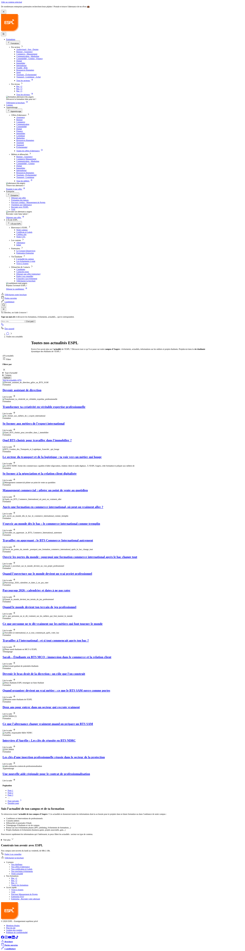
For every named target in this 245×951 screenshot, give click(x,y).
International (21, 65)
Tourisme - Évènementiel (26, 75)
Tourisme (20, 143)
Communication (22, 124)
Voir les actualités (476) (12, 380)
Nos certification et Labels (21, 869)
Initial (18, 245)
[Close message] (3, 12)
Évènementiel (21, 147)
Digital (19, 61)
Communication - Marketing (27, 56)
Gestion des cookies (14, 930)
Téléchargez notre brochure (16, 295)
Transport (20, 145)
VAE (13, 209)
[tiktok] (16, 938)
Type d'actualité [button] (11, 373)
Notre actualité (17, 874)
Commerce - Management (26, 54)
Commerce (20, 122)
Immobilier (20, 63)
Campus (9, 105)
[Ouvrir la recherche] (3, 305)
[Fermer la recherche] (3, 309)
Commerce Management (26, 159)
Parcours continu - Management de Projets (28, 202)
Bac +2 (19, 86)
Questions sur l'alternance (21, 205)
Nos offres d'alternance (20, 867)
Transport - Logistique (25, 177)
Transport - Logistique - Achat (28, 77)
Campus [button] (8, 375)
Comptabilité (21, 126)
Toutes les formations (19, 885)
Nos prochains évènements (22, 871)
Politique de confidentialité (17, 932)
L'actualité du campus (25, 259)
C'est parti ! (30, 321)
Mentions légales (13, 925)
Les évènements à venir (25, 261)
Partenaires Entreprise (25, 253)
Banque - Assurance (24, 52)
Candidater (20, 269)
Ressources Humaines (25, 70)
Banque (19, 120)
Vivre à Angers (22, 263)
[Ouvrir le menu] (3, 34)
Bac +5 (19, 91)
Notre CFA (20, 237)
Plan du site (10, 928)
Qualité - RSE (22, 68)
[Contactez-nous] (2, 325)
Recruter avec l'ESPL (20, 207)
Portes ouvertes (11, 298)
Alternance (20, 243)
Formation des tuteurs (20, 200)
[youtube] (10, 938)
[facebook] (3, 938)
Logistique (20, 136)
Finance (19, 131)
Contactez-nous (22, 272)
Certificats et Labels (24, 232)
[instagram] (6, 938)
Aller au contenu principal (11, 2)
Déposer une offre (18, 198)
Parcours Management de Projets (24, 894)
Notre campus (22, 230)
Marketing (20, 138)
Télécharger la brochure (25, 281)
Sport (18, 72)
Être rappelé (9, 329)
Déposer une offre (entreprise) (28, 274)
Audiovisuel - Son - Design (27, 49)
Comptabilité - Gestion (25, 163)
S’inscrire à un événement (26, 279)
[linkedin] (13, 938)
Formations (10, 39)
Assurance (20, 117)
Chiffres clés (21, 234)
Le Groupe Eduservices (25, 251)
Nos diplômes (16, 864)
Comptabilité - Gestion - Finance (29, 59)
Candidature (9, 302)
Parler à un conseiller (24, 276)
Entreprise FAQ (17, 897)
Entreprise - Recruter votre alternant (25, 899)
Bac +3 (19, 89)
